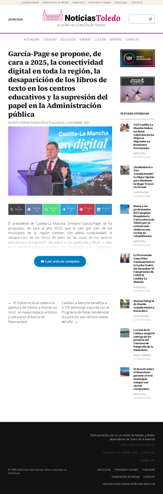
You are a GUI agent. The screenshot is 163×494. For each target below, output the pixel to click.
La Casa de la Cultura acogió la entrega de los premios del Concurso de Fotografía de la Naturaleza (144, 340)
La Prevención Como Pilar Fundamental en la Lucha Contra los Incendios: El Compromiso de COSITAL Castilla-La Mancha (143, 268)
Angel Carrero (142, 355)
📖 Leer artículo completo (60, 261)
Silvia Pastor (140, 192)
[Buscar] (150, 19)
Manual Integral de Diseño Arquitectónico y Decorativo (143, 306)
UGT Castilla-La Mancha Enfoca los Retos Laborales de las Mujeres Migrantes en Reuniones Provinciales (143, 136)
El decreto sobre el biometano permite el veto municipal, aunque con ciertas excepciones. (143, 379)
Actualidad (53, 122)
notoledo (33, 122)
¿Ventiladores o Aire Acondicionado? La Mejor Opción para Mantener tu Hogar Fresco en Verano (143, 177)
